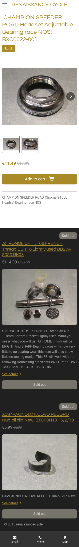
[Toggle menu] (4, 5)
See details (10, 374)
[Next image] (70, 96)
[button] (11, 144)
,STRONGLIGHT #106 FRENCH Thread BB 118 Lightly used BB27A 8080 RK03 (36, 249)
